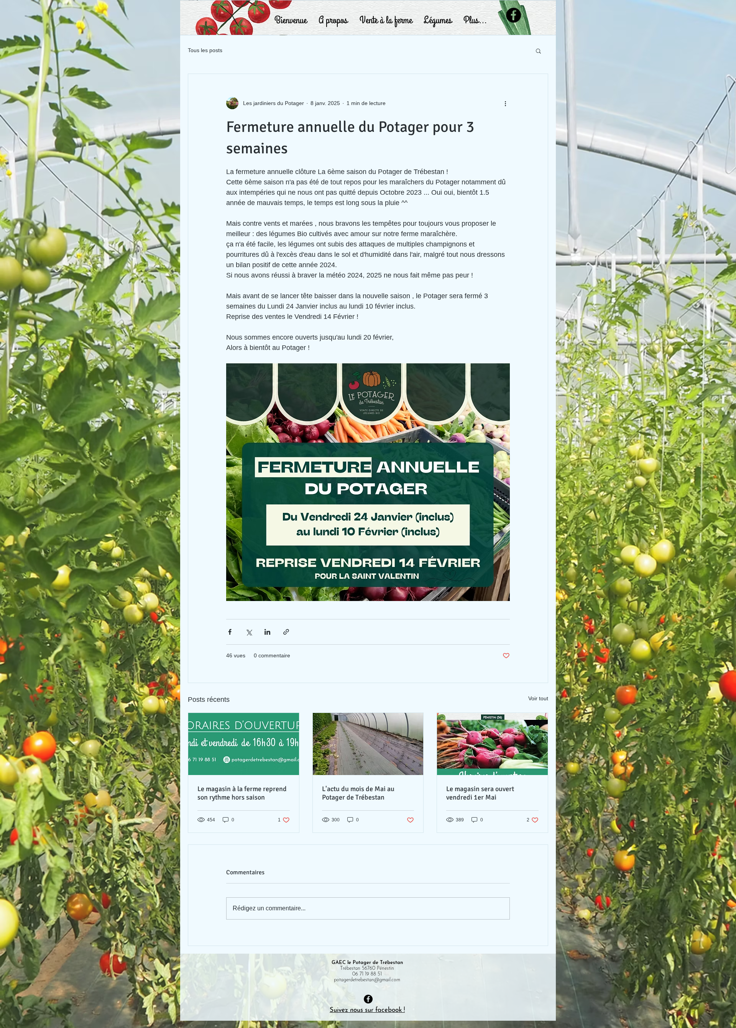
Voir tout (538, 698)
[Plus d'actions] (505, 103)
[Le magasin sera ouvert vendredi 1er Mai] (492, 744)
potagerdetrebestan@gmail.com (367, 979)
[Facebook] (513, 15)
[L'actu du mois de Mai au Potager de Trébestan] (368, 744)
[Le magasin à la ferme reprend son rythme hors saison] (243, 744)
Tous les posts (205, 50)
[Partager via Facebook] (229, 632)
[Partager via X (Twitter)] (248, 632)
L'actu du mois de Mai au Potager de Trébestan (358, 793)
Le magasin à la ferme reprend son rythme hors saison (242, 793)
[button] (538, 51)
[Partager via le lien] (286, 632)
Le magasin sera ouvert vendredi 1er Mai (480, 793)
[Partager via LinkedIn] (267, 632)
